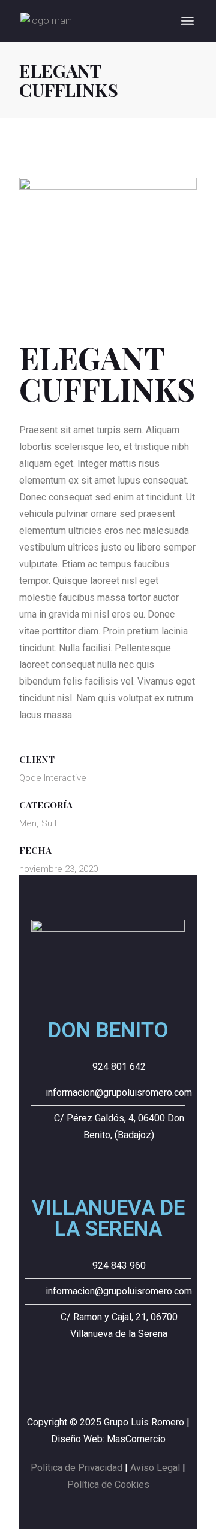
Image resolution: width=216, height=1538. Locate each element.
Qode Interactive (52, 778)
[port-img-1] (107, 239)
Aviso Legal (155, 1467)
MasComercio (136, 1439)
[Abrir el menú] (187, 21)
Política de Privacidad (76, 1467)
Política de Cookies (108, 1484)
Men (28, 823)
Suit (49, 823)
